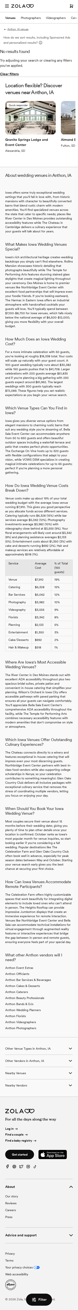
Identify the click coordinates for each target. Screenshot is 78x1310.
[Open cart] (71, 6)
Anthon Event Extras (19, 968)
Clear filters (9, 74)
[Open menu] (7, 6)
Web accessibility (16, 1274)
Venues (10, 18)
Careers (10, 1210)
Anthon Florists (15, 1016)
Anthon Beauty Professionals (24, 998)
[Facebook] (7, 1167)
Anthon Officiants (17, 974)
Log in (9, 1128)
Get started (20, 1154)
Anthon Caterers (16, 992)
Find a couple (14, 1134)
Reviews (10, 1203)
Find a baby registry (18, 1140)
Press (8, 1217)
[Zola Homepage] (22, 6)
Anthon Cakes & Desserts (22, 986)
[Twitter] (21, 1167)
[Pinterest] (14, 1167)
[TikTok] (35, 1167)
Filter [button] (42, 1300)
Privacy (10, 1253)
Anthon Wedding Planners (23, 1010)
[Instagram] (28, 1167)
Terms (9, 1260)
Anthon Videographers (20, 1022)
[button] (51, 105)
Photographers (31, 18)
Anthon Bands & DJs (19, 1004)
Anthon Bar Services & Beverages (28, 980)
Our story (11, 1196)
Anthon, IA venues (17, 29)
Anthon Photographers (20, 1028)
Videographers (56, 18)
